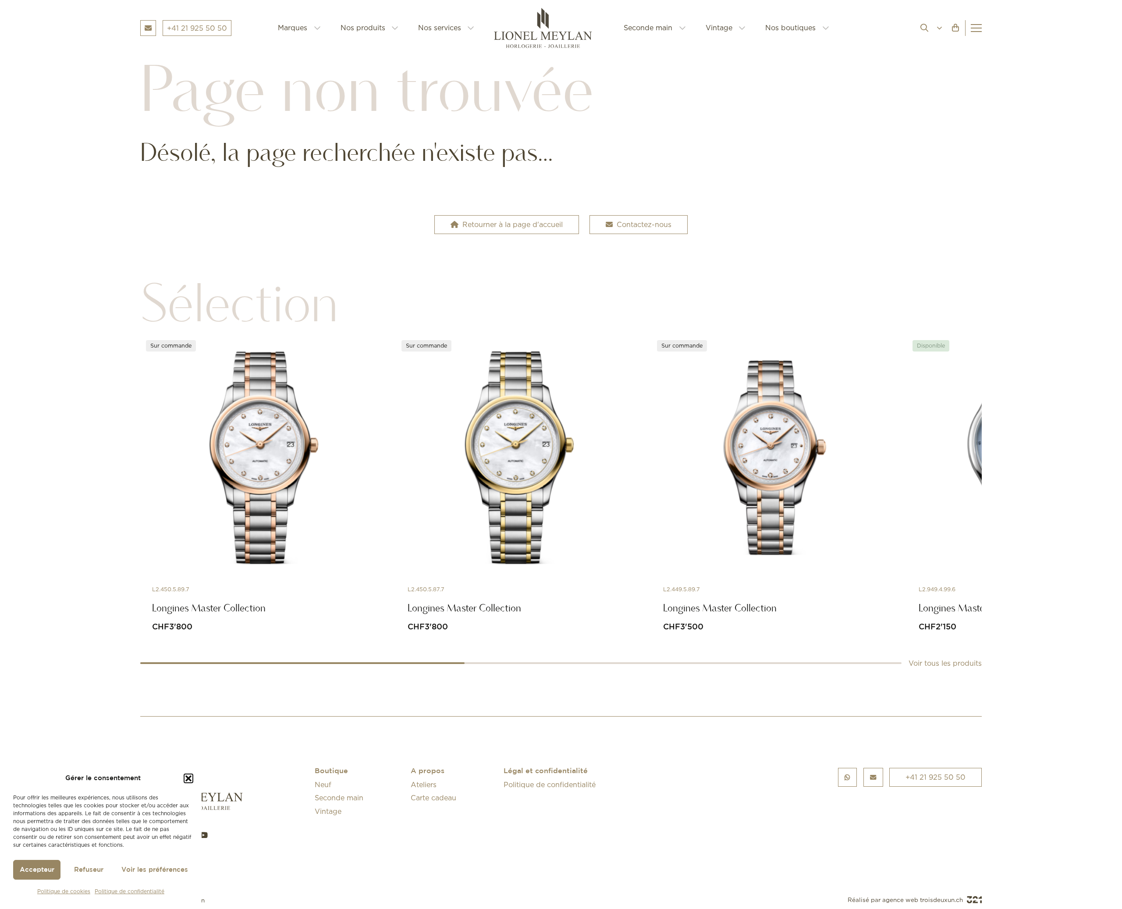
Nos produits (363, 28)
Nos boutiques (790, 28)
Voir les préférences (154, 870)
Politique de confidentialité (129, 891)
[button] (188, 778)
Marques (292, 28)
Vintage (719, 28)
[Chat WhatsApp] (847, 777)
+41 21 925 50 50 (935, 777)
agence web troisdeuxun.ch (923, 900)
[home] (549, 28)
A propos (427, 771)
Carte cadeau (433, 798)
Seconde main (648, 28)
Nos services (439, 28)
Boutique (331, 771)
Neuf (323, 784)
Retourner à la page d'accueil (512, 224)
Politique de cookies (63, 891)
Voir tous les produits (945, 663)
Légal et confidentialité (546, 771)
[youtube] (203, 835)
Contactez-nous (644, 224)
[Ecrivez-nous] (873, 777)
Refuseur (88, 870)
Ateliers (424, 784)
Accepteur (37, 870)
